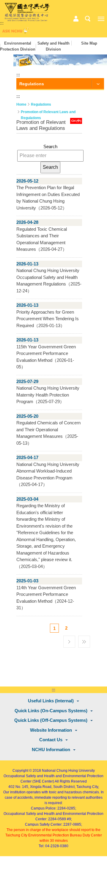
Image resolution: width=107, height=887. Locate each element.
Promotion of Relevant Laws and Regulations (48, 112)
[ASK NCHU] (15, 31)
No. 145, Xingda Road (33, 787)
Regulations (41, 104)
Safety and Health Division (53, 46)
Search (50, 146)
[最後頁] (84, 640)
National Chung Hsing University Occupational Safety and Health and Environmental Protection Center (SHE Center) (53, 775)
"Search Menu (88, 18)
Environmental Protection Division (17, 46)
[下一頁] (69, 640)
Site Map (89, 43)
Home (21, 104)
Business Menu (76, 18)
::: (2, 22)
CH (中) (76, 120)
